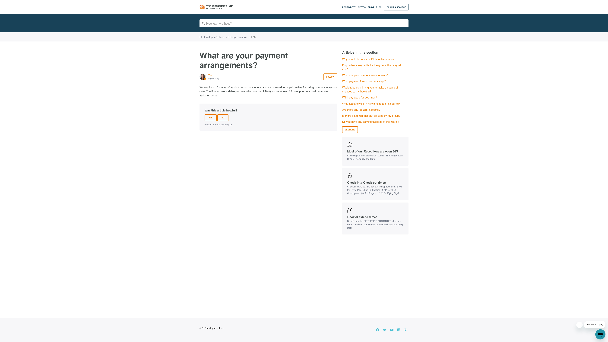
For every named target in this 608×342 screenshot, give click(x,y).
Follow (330, 76)
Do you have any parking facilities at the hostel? (370, 122)
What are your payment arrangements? (365, 75)
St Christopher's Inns (212, 37)
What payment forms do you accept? (364, 81)
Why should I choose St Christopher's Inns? (368, 59)
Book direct (348, 7)
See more (350, 129)
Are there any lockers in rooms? (361, 109)
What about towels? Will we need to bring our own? (372, 103)
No (223, 117)
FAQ (253, 37)
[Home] (217, 7)
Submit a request (396, 7)
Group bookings (237, 37)
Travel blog (374, 7)
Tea (210, 75)
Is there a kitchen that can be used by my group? (371, 115)
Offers (362, 7)
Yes (210, 117)
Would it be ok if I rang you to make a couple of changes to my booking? (370, 89)
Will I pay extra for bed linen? (359, 97)
